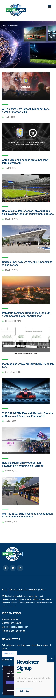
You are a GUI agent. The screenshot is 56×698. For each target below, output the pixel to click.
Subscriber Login (10, 619)
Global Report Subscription (15, 627)
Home (4, 26)
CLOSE (50, 659)
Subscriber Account (11, 623)
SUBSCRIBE (9, 654)
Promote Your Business (13, 631)
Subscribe (24, 691)
